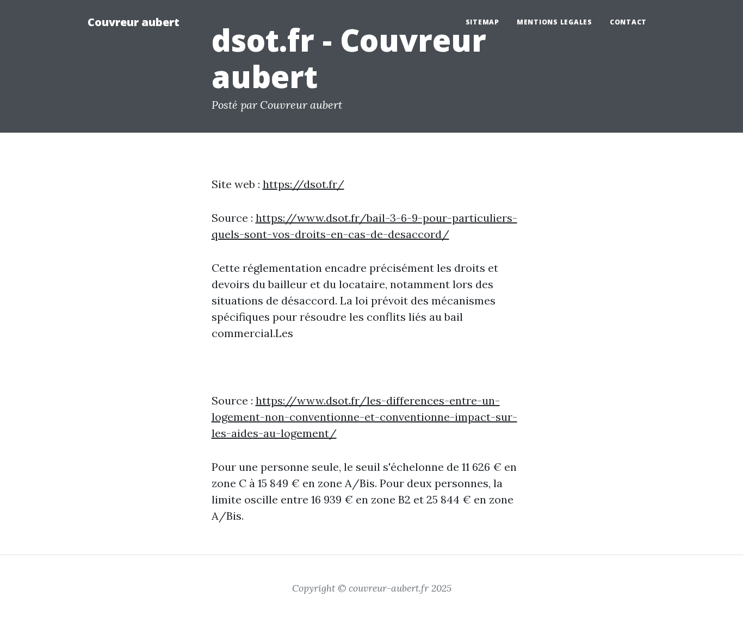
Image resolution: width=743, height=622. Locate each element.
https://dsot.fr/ (303, 184)
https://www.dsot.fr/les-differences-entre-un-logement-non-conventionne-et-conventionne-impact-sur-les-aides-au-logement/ (364, 417)
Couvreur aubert (133, 22)
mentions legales (554, 22)
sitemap (482, 22)
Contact (628, 22)
